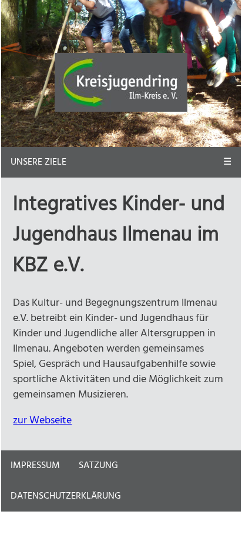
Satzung (98, 466)
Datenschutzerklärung (66, 496)
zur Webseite (42, 420)
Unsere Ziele (38, 162)
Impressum (35, 466)
